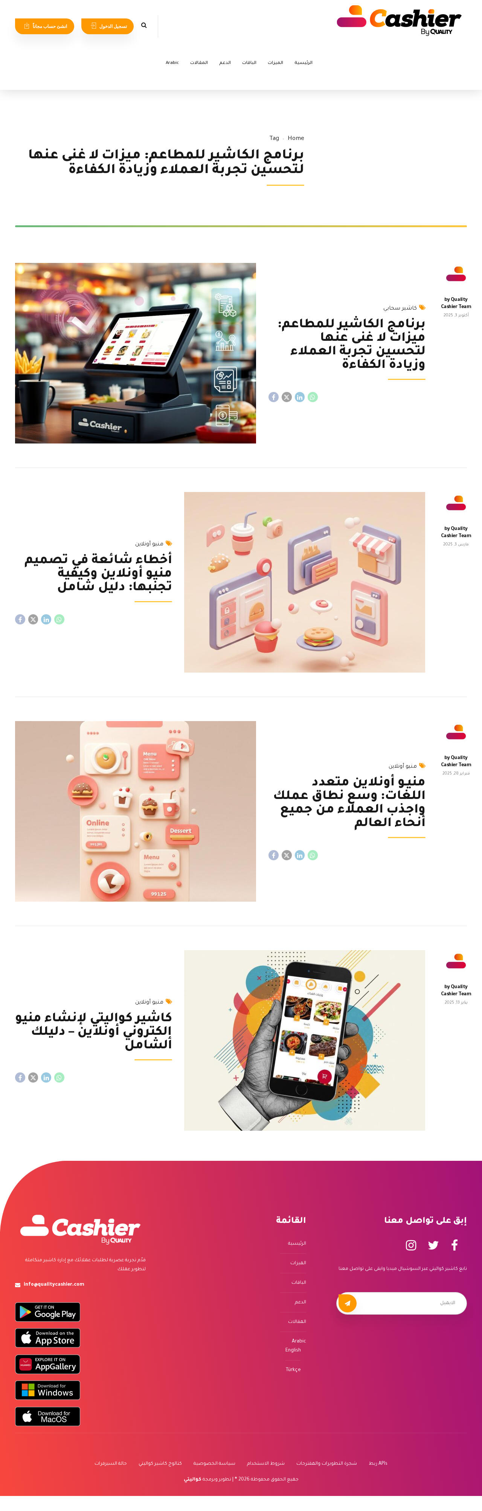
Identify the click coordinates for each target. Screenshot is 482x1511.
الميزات (275, 63)
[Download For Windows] (47, 1390)
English (293, 1350)
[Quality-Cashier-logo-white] (80, 1229)
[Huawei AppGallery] (47, 1364)
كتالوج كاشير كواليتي (160, 1464)
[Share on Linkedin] (300, 397)
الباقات (249, 63)
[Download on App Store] (47, 1338)
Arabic (172, 63)
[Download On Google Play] (47, 1312)
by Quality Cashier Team (456, 304)
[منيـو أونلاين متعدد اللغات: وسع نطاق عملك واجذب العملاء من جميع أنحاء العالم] (135, 811)
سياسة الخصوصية (214, 1464)
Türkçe (293, 1370)
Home (296, 139)
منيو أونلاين (149, 545)
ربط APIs (378, 1464)
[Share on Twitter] (287, 397)
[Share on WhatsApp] (313, 397)
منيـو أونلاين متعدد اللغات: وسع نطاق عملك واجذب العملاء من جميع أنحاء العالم (349, 804)
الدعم (225, 63)
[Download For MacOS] (47, 1416)
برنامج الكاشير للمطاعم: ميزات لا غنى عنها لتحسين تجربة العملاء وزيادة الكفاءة (352, 346)
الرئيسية (303, 63)
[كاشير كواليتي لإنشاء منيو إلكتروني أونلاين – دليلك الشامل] (305, 1040)
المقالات (199, 63)
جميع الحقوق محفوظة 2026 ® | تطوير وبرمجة (241, 1479)
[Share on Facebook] (273, 397)
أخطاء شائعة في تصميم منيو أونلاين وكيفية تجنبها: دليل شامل (98, 574)
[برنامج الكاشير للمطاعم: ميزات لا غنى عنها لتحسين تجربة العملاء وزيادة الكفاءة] (135, 353)
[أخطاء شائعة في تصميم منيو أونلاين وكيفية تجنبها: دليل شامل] (305, 582)
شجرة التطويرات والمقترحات (326, 1464)
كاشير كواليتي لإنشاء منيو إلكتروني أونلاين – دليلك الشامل (93, 1033)
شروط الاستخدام (266, 1464)
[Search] (144, 25)
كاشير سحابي (400, 309)
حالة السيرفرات (111, 1464)
